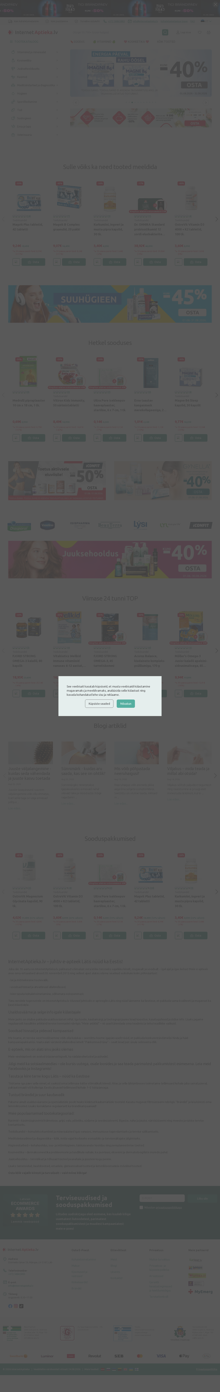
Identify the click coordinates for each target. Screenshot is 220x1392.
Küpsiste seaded (99, 703)
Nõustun (125, 703)
